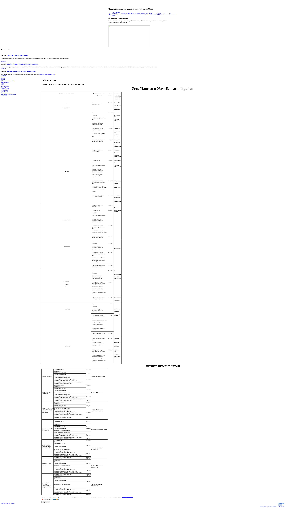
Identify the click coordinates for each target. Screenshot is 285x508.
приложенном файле (127, 497)
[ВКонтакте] (54, 499)
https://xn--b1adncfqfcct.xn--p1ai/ (47, 74)
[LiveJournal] (58, 499)
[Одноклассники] (57, 499)
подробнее (3, 61)
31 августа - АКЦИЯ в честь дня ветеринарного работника (22, 64)
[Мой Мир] (55, 499)
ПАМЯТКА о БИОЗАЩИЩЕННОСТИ (17, 55)
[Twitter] (52, 499)
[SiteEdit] (60, 499)
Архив (2, 76)
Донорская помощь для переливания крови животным (21, 71)
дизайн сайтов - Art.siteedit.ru (8, 503)
